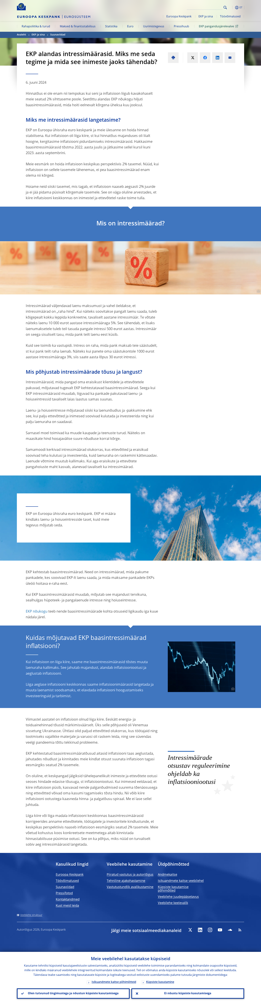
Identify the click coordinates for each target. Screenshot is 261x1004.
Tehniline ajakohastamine (126, 881)
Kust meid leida (67, 905)
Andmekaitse (167, 874)
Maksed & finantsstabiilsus (78, 26)
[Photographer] (258, 291)
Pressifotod (64, 893)
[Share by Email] (230, 57)
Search (225, 7)
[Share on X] (192, 57)
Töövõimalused (230, 16)
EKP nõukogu (36, 611)
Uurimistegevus (153, 26)
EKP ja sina (206, 16)
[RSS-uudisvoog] (240, 930)
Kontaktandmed (68, 899)
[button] (231, 7)
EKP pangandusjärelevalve (216, 26)
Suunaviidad (57, 35)
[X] (190, 930)
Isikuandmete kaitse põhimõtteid (114, 982)
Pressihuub (181, 26)
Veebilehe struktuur (31, 915)
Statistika (111, 26)
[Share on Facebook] (205, 57)
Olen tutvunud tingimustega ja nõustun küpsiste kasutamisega (73, 993)
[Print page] (173, 57)
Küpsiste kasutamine (160, 982)
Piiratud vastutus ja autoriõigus (130, 874)
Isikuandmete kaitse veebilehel (181, 881)
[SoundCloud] (230, 930)
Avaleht (21, 35)
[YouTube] (220, 930)
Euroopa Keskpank (178, 16)
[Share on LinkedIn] (217, 57)
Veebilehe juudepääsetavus (178, 896)
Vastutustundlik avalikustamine (130, 887)
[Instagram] (210, 930)
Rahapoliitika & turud (36, 26)
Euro (130, 26)
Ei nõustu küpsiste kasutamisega (187, 993)
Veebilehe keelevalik (173, 903)
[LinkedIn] (200, 930)
